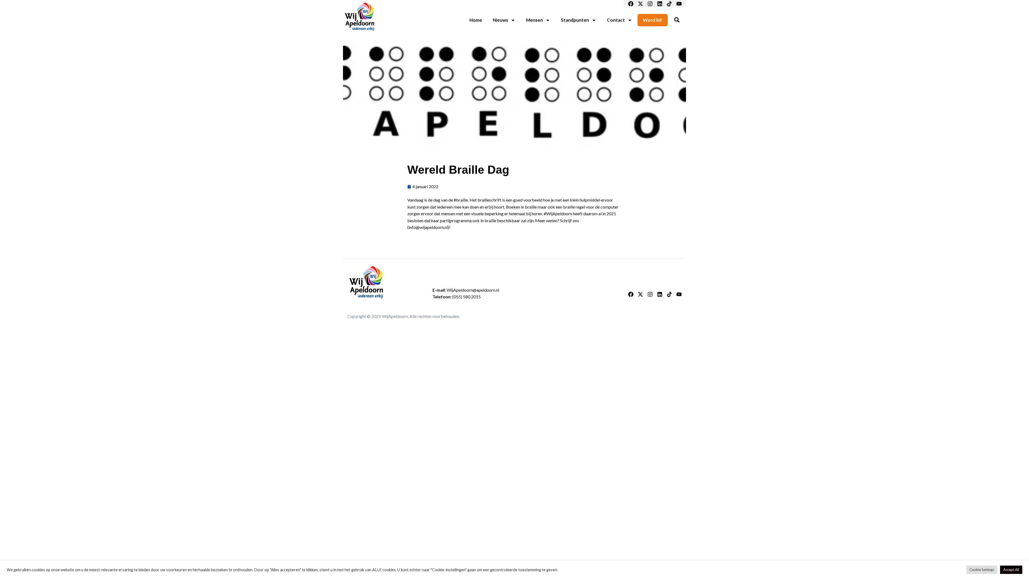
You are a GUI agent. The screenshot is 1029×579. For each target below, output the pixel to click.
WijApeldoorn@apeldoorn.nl (473, 289)
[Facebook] (630, 3)
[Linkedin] (659, 3)
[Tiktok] (669, 3)
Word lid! (652, 20)
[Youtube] (679, 3)
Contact (616, 20)
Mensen (534, 20)
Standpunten (575, 20)
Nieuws (500, 20)
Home (475, 20)
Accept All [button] (1011, 569)
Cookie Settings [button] (982, 569)
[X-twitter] (640, 3)
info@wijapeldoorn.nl (428, 227)
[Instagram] (650, 3)
